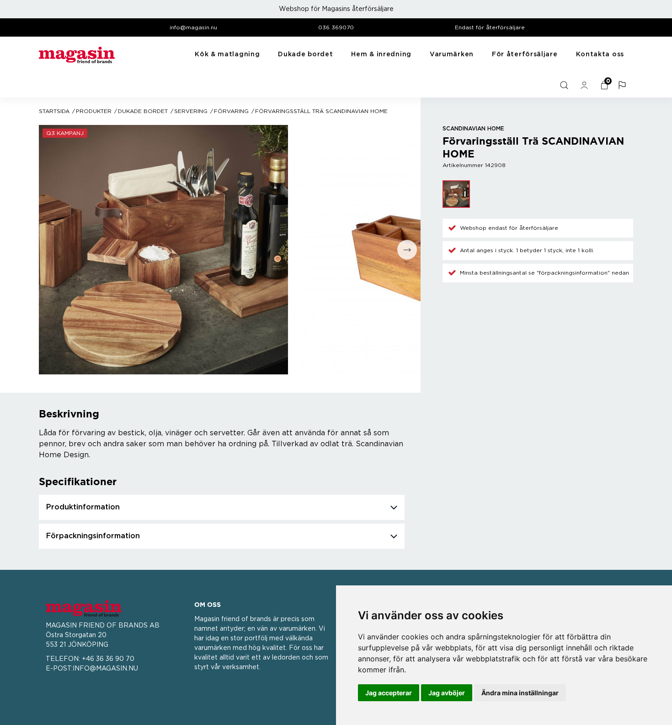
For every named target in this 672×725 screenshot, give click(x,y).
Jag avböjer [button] (446, 693)
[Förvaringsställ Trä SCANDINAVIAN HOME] (456, 194)
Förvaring (231, 111)
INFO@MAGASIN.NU (105, 668)
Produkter (94, 111)
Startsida (54, 111)
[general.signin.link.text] (585, 85)
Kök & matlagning (227, 54)
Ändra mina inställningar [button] (520, 693)
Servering (191, 111)
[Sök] (565, 85)
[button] (623, 85)
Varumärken (452, 54)
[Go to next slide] (407, 250)
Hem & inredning (381, 54)
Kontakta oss (600, 54)
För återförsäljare (525, 54)
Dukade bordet (305, 54)
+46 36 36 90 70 (108, 659)
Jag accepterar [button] (388, 693)
